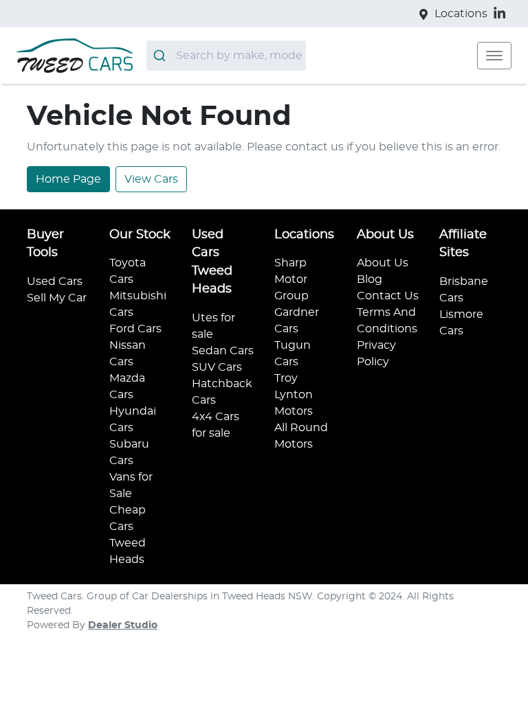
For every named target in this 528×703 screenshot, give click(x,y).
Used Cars (54, 281)
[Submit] (161, 56)
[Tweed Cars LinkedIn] (502, 13)
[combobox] (226, 56)
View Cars (151, 179)
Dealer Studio (122, 625)
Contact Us (388, 295)
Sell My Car (57, 297)
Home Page (68, 179)
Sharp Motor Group (291, 279)
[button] (494, 55)
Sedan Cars (223, 350)
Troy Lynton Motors (293, 395)
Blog (369, 279)
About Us (382, 262)
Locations (460, 13)
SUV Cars (217, 367)
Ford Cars (135, 328)
